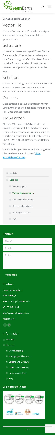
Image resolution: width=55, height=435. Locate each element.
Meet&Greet (8, 318)
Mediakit (13, 173)
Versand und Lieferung (22, 199)
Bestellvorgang (19, 186)
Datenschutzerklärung (22, 206)
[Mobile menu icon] (49, 7)
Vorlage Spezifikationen (23, 193)
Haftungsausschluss (21, 212)
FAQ (14, 219)
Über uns (14, 179)
